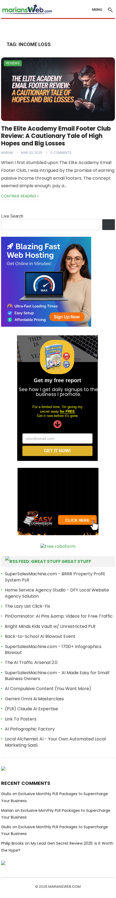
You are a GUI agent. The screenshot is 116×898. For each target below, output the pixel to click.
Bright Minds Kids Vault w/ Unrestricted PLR (50, 626)
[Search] (108, 224)
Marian (7, 152)
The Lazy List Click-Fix (27, 606)
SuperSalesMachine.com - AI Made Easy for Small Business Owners (57, 676)
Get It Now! (57, 450)
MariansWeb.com (64, 886)
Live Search (12, 216)
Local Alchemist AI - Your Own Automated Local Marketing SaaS (55, 742)
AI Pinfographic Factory (30, 729)
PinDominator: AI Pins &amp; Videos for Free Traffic (59, 616)
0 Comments (60, 152)
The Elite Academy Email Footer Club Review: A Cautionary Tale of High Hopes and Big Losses (56, 136)
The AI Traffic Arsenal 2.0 (31, 662)
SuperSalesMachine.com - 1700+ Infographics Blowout (53, 649)
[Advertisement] (58, 29)
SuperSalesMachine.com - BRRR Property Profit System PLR (55, 577)
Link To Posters (20, 719)
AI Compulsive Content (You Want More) (48, 688)
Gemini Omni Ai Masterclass (34, 699)
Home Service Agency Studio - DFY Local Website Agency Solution (57, 593)
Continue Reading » (20, 196)
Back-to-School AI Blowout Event (40, 636)
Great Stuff (76, 561)
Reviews (13, 63)
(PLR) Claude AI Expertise (31, 709)
